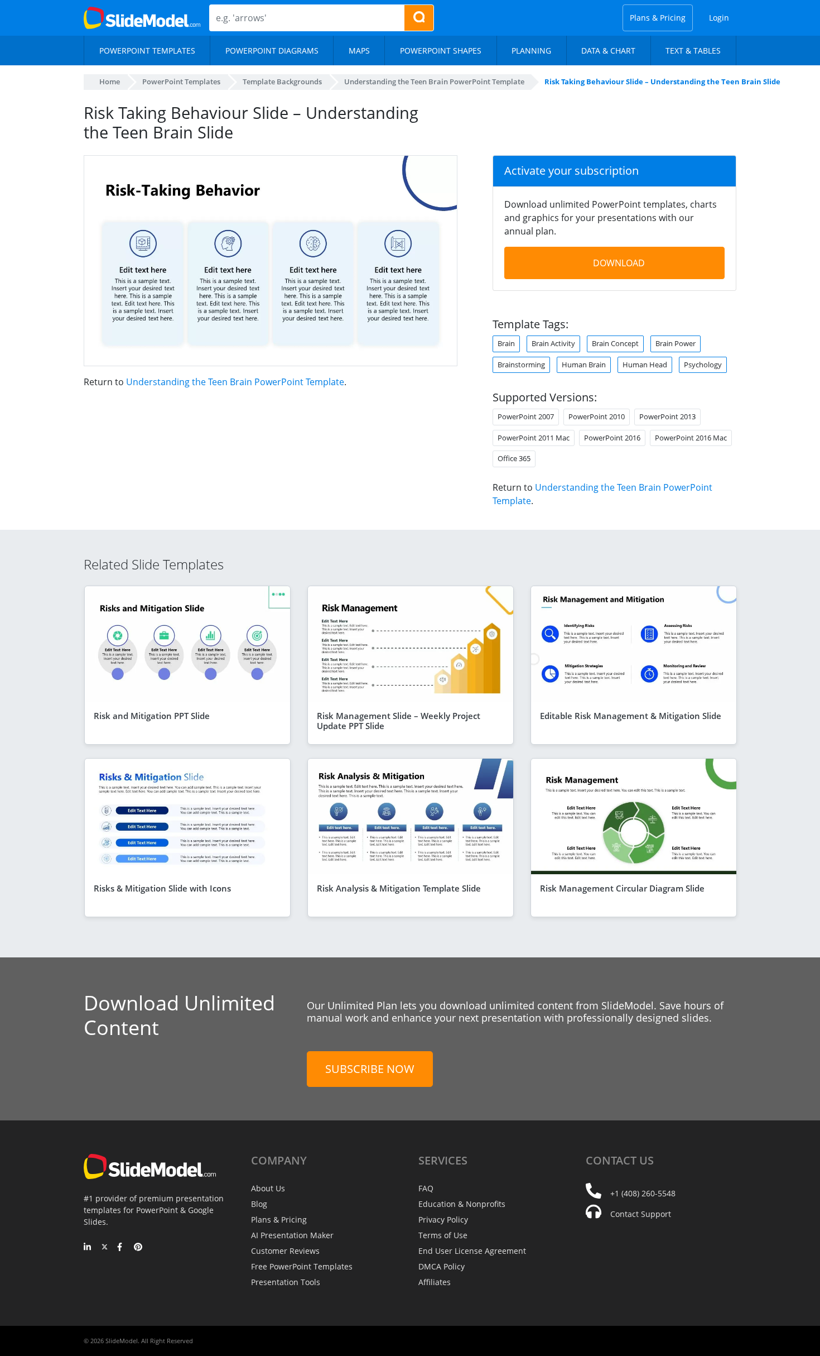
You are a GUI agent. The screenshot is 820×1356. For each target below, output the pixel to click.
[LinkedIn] (88, 1248)
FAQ (425, 1188)
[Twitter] (104, 1248)
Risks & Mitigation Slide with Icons (162, 888)
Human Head (645, 365)
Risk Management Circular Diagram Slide (622, 888)
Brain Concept (615, 343)
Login (719, 17)
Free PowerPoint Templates (302, 1266)
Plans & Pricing (658, 17)
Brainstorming (521, 365)
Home (109, 81)
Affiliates (434, 1282)
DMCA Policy (441, 1266)
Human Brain (584, 365)
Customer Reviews (285, 1250)
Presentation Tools (285, 1282)
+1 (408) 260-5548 (643, 1193)
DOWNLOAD (619, 263)
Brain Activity (553, 343)
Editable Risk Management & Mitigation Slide (630, 715)
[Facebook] (121, 1248)
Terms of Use (442, 1235)
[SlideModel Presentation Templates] (142, 18)
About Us (268, 1188)
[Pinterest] (138, 1248)
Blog (259, 1204)
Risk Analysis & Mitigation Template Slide (399, 888)
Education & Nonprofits (461, 1204)
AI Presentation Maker (292, 1235)
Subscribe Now (369, 1068)
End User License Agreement (472, 1250)
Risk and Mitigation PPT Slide (152, 715)
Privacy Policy (443, 1219)
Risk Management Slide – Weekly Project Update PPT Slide (398, 720)
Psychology (703, 365)
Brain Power (675, 343)
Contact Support (640, 1214)
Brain (506, 343)
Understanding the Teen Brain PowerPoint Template (235, 382)
